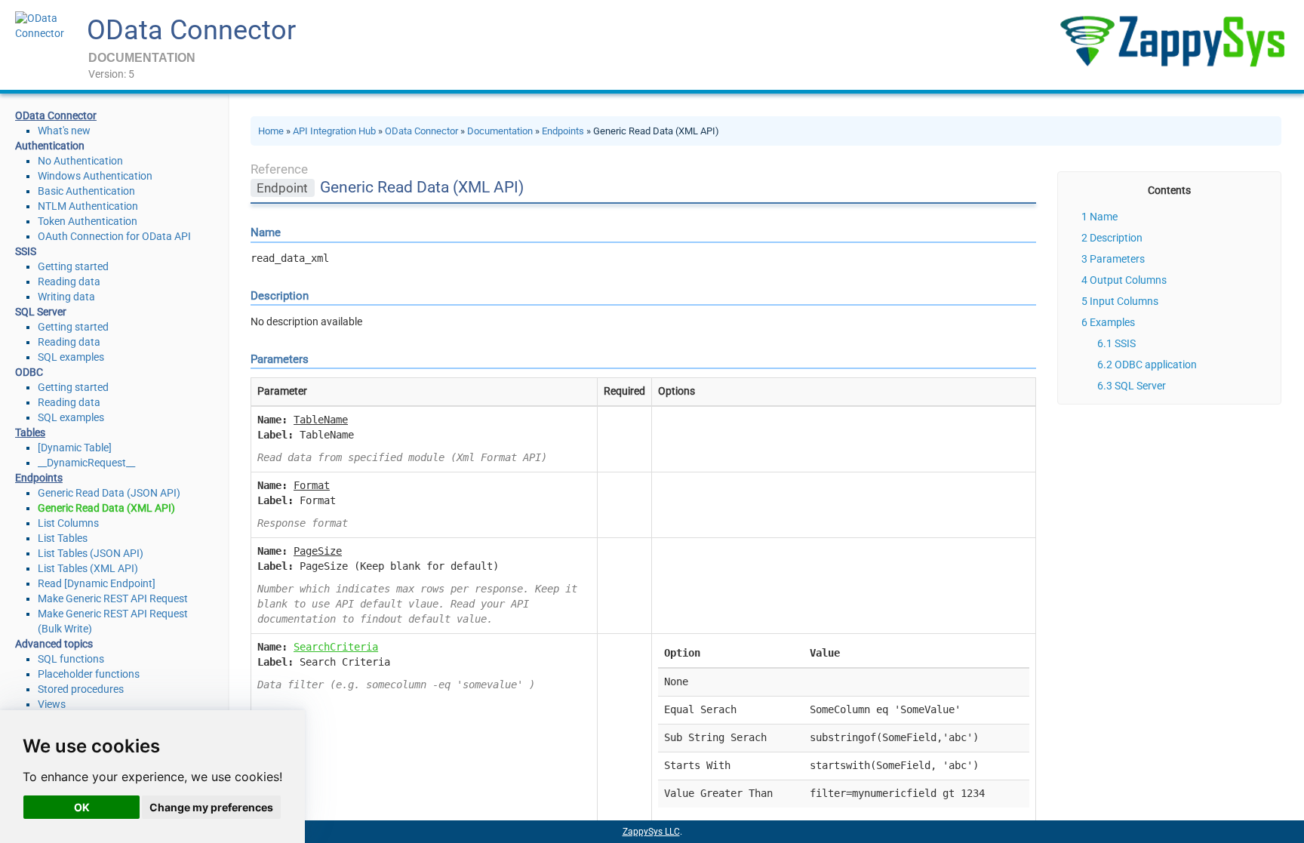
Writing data (66, 297)
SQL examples (71, 357)
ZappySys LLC (651, 831)
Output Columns (1128, 280)
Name (1104, 217)
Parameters (1117, 259)
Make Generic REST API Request (113, 598)
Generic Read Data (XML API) (106, 508)
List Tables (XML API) (88, 568)
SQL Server (1140, 386)
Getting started (73, 266)
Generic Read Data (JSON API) (109, 493)
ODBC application (1156, 364)
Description (1116, 238)
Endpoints (563, 131)
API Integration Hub (334, 131)
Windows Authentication (95, 176)
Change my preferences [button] (211, 807)
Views (52, 704)
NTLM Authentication (88, 206)
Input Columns (1124, 301)
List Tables (63, 538)
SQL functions (71, 659)
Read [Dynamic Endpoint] (96, 583)
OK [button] (82, 807)
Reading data (69, 281)
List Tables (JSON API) (90, 553)
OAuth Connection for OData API (114, 236)
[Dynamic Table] (75, 447)
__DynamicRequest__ (86, 463)
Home (271, 131)
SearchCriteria (336, 647)
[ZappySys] (1172, 41)
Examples (1112, 322)
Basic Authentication (86, 191)
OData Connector (191, 30)
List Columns (68, 523)
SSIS (1125, 343)
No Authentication (80, 161)
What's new (64, 131)
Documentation (500, 131)
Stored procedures (81, 689)
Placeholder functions (89, 674)
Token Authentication (87, 221)
